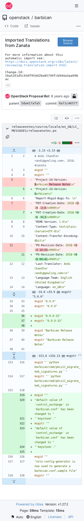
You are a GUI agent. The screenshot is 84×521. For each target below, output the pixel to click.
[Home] (8, 6)
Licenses (54, 517)
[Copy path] (7, 137)
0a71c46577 (68, 103)
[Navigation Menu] (77, 6)
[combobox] (56, 118)
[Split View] (67, 118)
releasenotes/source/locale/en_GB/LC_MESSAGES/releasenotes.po (45, 128)
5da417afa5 (30, 103)
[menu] (77, 118)
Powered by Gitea (29, 504)
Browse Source (68, 42)
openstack (19, 17)
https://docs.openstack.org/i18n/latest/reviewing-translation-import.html (41, 63)
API (70, 517)
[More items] (78, 26)
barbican (43, 17)
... (8, 84)
